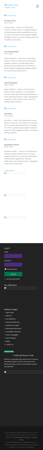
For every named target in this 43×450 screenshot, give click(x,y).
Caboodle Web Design (22, 437)
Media (8, 341)
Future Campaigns (12, 335)
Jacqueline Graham (11, 145)
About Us (9, 316)
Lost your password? (13, 279)
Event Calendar (11, 338)
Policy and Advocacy (13, 322)
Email (6, 252)
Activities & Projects (12, 325)
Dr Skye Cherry (10, 21)
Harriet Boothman (11, 52)
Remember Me (12, 269)
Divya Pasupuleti (10, 83)
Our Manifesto (11, 319)
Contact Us (9, 344)
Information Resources (13, 328)
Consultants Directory (13, 332)
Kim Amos (8, 114)
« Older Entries (9, 170)
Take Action (10, 313)
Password (7, 261)
